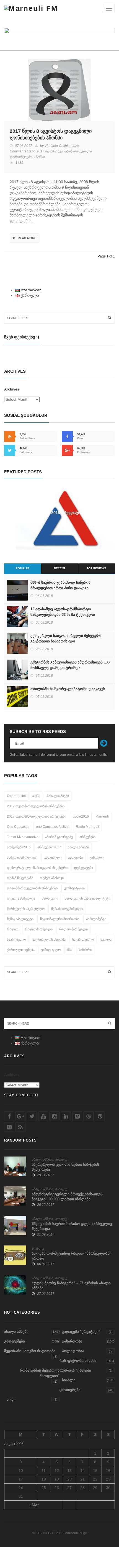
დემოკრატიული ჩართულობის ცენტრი (37, 868)
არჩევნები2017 (49, 847)
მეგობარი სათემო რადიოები (29, 1351)
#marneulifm (16, 796)
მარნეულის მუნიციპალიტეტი (87, 898)
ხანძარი (85, 950)
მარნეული (50, 898)
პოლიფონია (73, 1351)
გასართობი (72, 1341)
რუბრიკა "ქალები (75, 1370)
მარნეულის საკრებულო (26, 909)
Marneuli (102, 816)
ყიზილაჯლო (51, 950)
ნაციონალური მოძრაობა (59, 919)
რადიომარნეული (39, 929)
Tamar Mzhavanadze (22, 837)
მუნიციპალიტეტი (20, 919)
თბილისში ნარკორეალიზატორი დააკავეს (67, 689)
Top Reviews (96, 568)
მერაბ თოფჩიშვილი (67, 909)
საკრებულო (16, 939)
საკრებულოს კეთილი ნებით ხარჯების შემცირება (65, 1166)
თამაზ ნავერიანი (20, 878)
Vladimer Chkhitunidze (62, 146)
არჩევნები (87, 837)
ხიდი (11, 1399)
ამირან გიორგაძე (59, 837)
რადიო (12, 929)
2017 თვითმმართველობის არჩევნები (36, 816)
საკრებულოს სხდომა (49, 939)
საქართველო (83, 939)
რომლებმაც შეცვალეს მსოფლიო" (40, 1373)
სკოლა (106, 939)
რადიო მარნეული (73, 929)
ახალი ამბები (78, 847)
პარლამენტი (96, 919)
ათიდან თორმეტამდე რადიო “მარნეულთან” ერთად (72, 1255)
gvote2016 (81, 816)
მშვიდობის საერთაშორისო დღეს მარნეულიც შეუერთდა (72, 1226)
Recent (59, 568)
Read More (27, 238)
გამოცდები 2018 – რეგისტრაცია (59, 512)
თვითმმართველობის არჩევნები (32, 888)
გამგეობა (75, 857)
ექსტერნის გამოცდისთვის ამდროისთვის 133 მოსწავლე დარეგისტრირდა (70, 665)
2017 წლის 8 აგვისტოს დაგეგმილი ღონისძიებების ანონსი (51, 134)
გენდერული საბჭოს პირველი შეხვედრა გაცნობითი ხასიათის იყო (66, 638)
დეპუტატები (83, 868)
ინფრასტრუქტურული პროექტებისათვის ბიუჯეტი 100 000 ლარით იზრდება (67, 1196)
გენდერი (96, 857)
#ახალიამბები (58, 796)
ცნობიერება (70, 1390)
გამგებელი (52, 857)
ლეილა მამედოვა (21, 898)
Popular (22, 568)
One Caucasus (18, 827)
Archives (11, 389)
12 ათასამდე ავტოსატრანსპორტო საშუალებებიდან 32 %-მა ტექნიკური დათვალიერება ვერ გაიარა (62, 614)
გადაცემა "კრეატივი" (81, 1331)
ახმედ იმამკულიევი (22, 857)
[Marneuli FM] (31, 8)
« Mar (34, 1505)
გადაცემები (14, 1341)
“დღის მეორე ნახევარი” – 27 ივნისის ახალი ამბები (71, 1285)
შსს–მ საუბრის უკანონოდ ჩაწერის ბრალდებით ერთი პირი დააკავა (60, 585)
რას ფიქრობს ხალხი (78, 1361)
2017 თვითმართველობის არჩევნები (35, 806)
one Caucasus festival (52, 827)
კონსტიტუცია (74, 888)
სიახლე (61, 1159)
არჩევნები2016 (19, 847)
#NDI (36, 796)
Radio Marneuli (87, 827)
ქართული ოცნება (21, 950)
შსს (69, 950)
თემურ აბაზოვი (52, 878)
